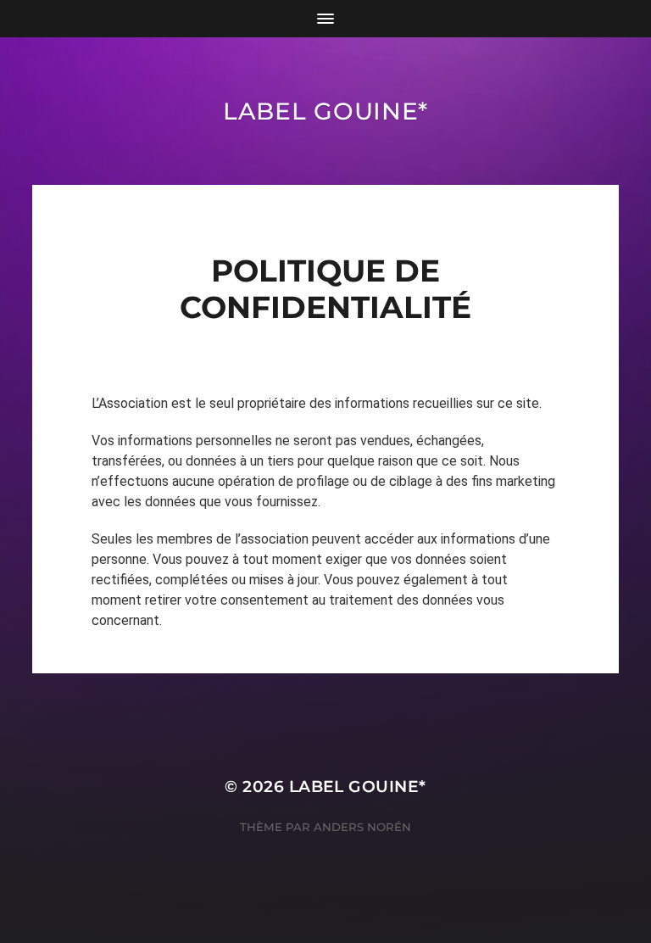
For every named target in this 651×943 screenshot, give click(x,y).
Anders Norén (362, 827)
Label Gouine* (325, 111)
